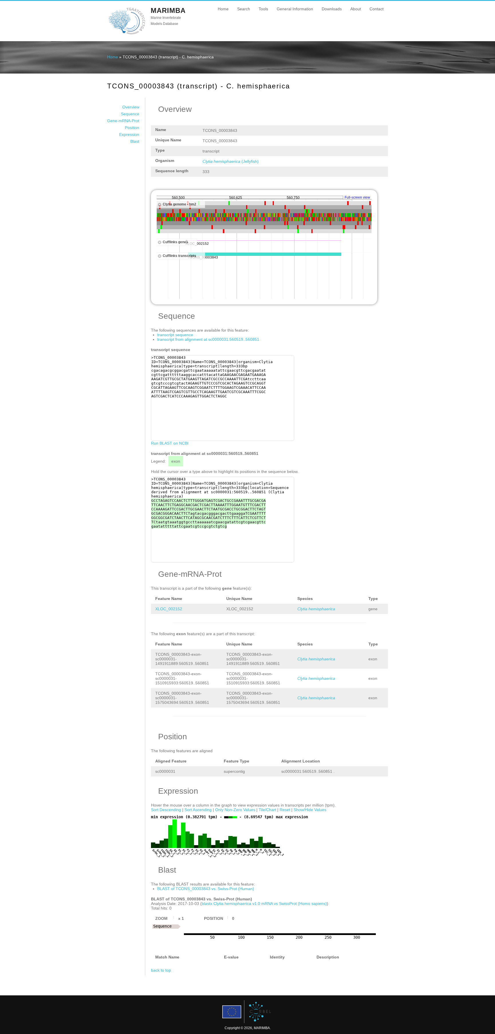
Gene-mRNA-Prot (123, 120)
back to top (161, 970)
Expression (129, 134)
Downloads (332, 9)
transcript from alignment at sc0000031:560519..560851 (208, 339)
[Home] (126, 34)
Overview (130, 107)
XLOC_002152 (168, 609)
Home (223, 9)
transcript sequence (175, 334)
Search (243, 9)
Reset (285, 809)
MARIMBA (168, 10)
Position (132, 127)
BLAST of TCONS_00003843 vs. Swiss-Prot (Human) (205, 888)
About (355, 9)
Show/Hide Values (310, 809)
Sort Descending (166, 809)
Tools (263, 9)
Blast (134, 141)
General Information (295, 9)
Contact (377, 9)
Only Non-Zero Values (235, 809)
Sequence (130, 114)
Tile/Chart (267, 809)
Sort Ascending (198, 809)
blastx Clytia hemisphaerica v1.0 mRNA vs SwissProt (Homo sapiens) (264, 903)
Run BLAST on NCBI (169, 443)
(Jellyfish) (231, 161)
